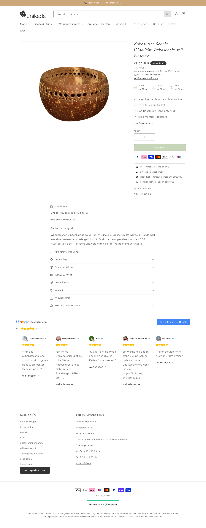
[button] (25, 24)
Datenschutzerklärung (32, 443)
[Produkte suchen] (167, 14)
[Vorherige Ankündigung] (21, 3)
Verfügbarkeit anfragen (146, 78)
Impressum (26, 464)
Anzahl (137, 131)
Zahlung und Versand (31, 453)
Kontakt (24, 432)
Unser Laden (27, 427)
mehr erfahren (83, 463)
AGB (22, 437)
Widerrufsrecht (28, 448)
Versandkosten (104, 513)
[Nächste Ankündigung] (185, 3)
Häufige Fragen (28, 421)
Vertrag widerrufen (35, 470)
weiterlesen (29, 375)
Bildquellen (26, 459)
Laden (161, 182)
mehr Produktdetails (143, 123)
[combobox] (112, 14)
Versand (151, 71)
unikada (107, 496)
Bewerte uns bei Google (173, 322)
